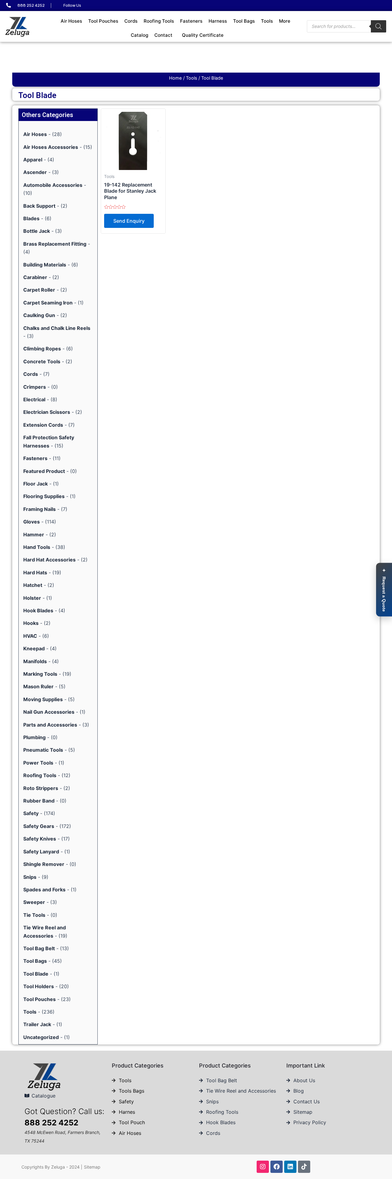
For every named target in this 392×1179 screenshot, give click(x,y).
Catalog (139, 35)
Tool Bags (244, 21)
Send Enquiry (129, 221)
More (284, 21)
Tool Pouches (103, 21)
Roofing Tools (159, 21)
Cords (131, 21)
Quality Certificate (203, 35)
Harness (218, 21)
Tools (267, 21)
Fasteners (191, 21)
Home (175, 78)
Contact (163, 35)
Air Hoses (71, 21)
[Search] (378, 26)
